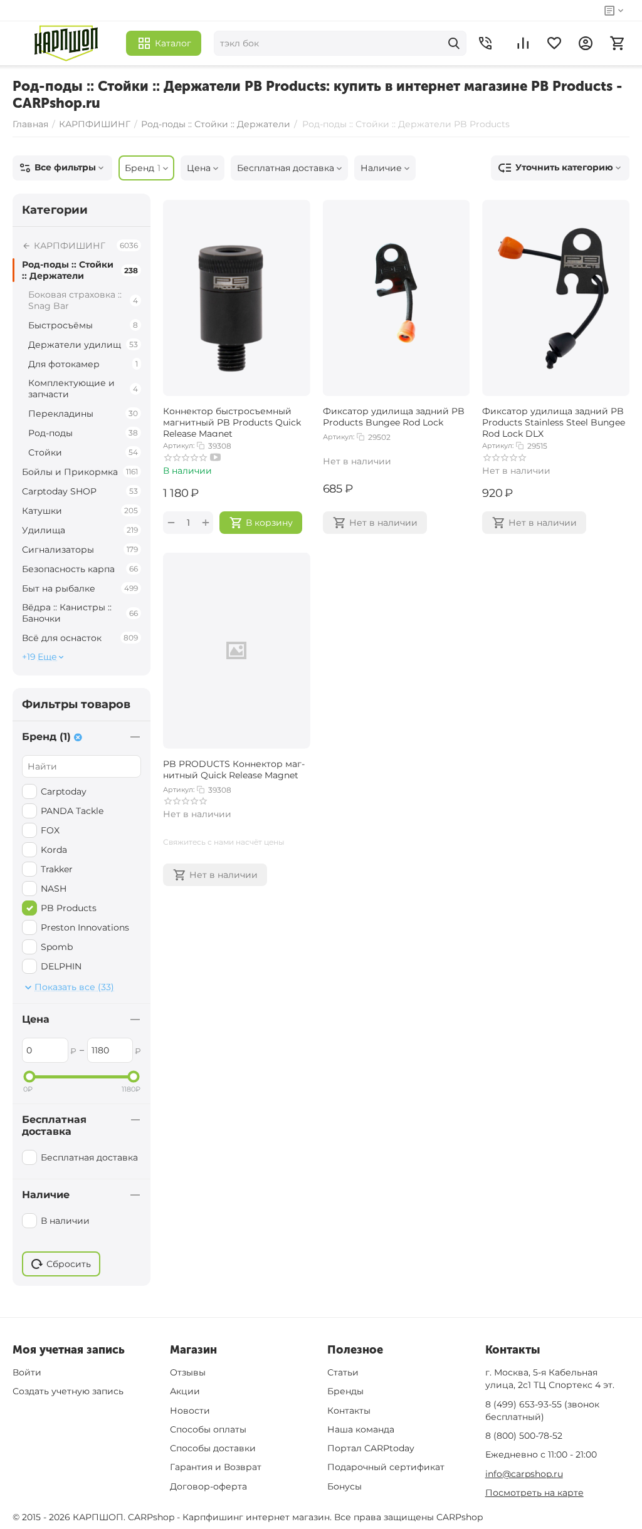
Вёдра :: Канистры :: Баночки (80, 613)
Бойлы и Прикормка (80, 471)
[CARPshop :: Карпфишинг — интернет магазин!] (66, 43)
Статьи (343, 1372)
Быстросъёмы (83, 325)
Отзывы (188, 1372)
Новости (190, 1410)
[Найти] (454, 43)
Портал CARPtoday (370, 1448)
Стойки (83, 452)
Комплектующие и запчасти (83, 388)
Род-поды (83, 433)
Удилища (80, 530)
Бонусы (344, 1486)
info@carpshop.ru (524, 1473)
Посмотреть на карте (534, 1492)
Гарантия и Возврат (215, 1467)
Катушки (80, 510)
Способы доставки (213, 1448)
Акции (185, 1391)
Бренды (345, 1391)
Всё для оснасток (80, 638)
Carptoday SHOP (80, 491)
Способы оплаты (208, 1429)
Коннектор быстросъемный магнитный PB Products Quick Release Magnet (232, 421)
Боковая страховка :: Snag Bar (83, 300)
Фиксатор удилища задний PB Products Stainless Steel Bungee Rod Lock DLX (553, 421)
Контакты (349, 1410)
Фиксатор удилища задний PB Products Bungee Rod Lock (394, 416)
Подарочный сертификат (386, 1467)
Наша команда (360, 1429)
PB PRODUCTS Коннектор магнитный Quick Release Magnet (234, 769)
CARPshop (459, 1517)
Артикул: (178, 445)
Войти (27, 1372)
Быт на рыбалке (80, 588)
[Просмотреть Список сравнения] (522, 43)
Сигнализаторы (80, 549)
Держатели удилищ (83, 344)
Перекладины (83, 413)
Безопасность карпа (80, 569)
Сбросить (68, 1264)
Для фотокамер (83, 364)
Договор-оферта (208, 1486)
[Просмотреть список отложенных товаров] (554, 43)
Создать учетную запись (68, 1391)
